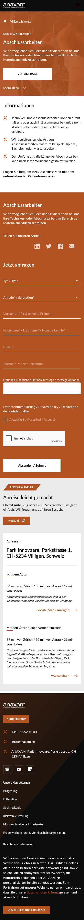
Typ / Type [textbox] (10, 280)
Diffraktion (10, 799)
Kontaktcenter (16, 719)
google (7, 769)
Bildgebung (10, 791)
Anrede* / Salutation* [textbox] (18, 297)
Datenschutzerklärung (43, 892)
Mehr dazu (11, 87)
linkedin (30, 769)
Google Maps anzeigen (52, 610)
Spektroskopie (12, 808)
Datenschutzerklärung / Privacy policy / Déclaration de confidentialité (40, 408)
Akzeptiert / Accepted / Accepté (32, 419)
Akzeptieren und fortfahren (26, 910)
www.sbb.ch (60, 675)
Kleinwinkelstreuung (15, 816)
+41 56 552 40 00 (24, 732)
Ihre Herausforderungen (18, 844)
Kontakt (13, 520)
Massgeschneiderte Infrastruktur (23, 824)
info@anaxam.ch (23, 741)
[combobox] (42, 280)
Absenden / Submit (32, 465)
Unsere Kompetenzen (16, 782)
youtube (19, 769)
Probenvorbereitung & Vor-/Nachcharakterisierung (34, 833)
